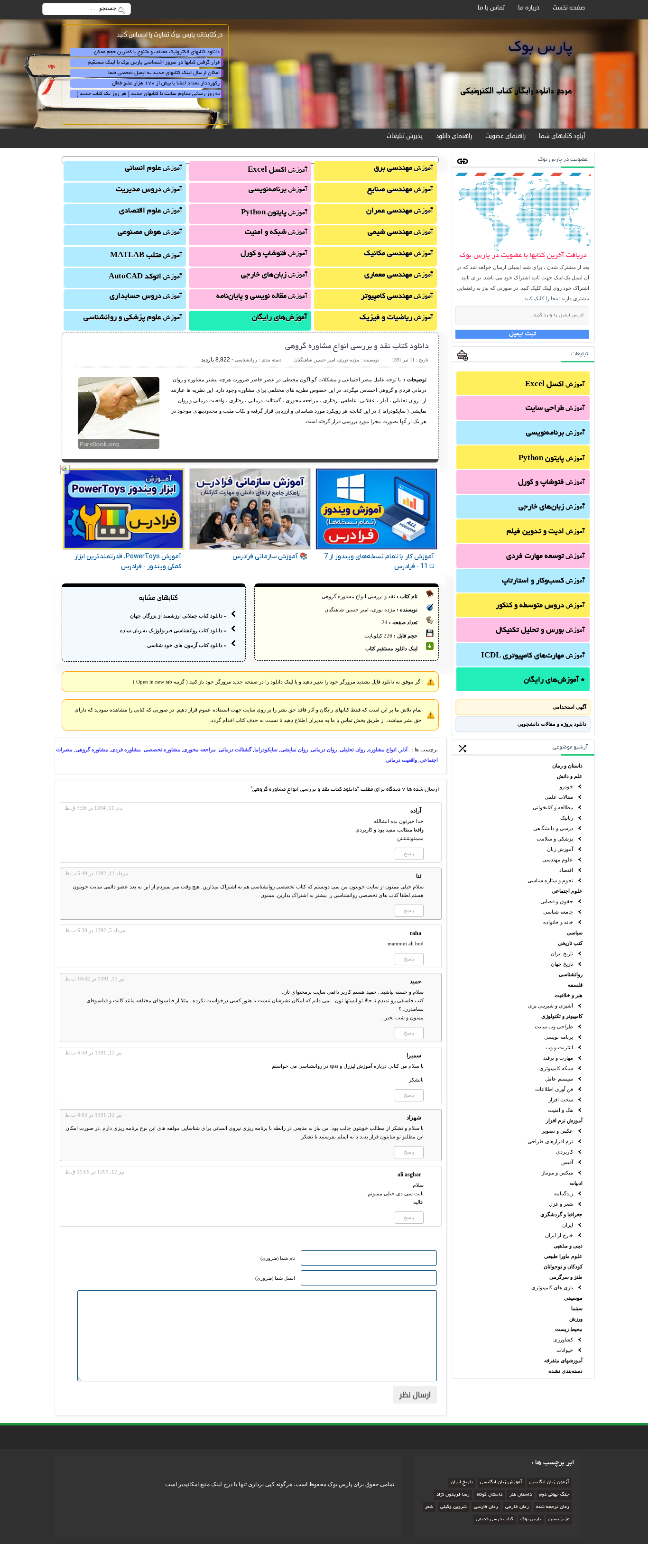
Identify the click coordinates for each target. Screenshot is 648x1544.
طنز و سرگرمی (566, 1277)
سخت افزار (560, 1099)
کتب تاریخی (570, 943)
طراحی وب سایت (554, 1026)
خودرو (566, 786)
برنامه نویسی (558, 1037)
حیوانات (564, 1350)
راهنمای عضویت (505, 136)
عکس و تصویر (557, 1131)
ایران (567, 1225)
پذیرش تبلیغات (405, 136)
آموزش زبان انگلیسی (501, 1482)
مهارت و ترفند (558, 1058)
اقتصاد (566, 870)
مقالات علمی (559, 797)
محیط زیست (569, 1329)
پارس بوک (530, 1519)
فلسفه (575, 985)
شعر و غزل (561, 1204)
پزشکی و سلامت (555, 838)
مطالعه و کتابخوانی (553, 807)
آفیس (567, 1162)
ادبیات (576, 1183)
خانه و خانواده (558, 922)
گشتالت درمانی (235, 749)
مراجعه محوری (199, 749)
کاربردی (564, 1152)
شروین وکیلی (453, 1507)
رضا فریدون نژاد (453, 1495)
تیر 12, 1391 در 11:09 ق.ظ (94, 1171)
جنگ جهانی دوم (554, 1495)
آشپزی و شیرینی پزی (550, 1005)
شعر (429, 1507)
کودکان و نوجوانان (563, 1266)
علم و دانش (570, 776)
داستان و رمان (567, 765)
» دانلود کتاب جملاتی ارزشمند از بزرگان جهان (178, 616)
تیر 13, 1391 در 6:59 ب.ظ (93, 1052)
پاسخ (409, 853)
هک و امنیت (560, 1110)
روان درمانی (324, 749)
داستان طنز (520, 1495)
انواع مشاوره (382, 749)
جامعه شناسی (558, 912)
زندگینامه (563, 1193)
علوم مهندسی (557, 859)
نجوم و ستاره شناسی (550, 880)
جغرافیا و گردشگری (561, 1214)
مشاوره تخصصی (162, 749)
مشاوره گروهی (91, 749)
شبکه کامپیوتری (556, 1068)
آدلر (403, 749)
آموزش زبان (560, 849)
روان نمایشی (294, 749)
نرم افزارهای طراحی (550, 1141)
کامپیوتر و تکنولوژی (562, 1016)
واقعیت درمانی (401, 760)
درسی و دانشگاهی (553, 828)
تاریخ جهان (562, 964)
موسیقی (573, 1298)
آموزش (555, 385)
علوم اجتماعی (567, 891)
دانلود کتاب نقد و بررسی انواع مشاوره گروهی (357, 346)
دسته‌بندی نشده (565, 1371)
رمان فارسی (486, 1507)
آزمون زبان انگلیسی (549, 1482)
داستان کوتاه (489, 1495)
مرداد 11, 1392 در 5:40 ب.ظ (96, 873)
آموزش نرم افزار (564, 1120)
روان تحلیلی (352, 749)
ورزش (576, 1319)
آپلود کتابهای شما (562, 136)
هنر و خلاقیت (569, 995)
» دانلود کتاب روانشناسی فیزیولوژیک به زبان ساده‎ (173, 630)
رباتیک (566, 818)
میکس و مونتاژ (557, 1172)
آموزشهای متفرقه (563, 1360)
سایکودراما (266, 749)
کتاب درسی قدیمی (494, 1519)
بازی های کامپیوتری (552, 1287)
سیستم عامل (559, 1079)
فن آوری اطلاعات (554, 1089)
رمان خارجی (517, 1507)
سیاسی (575, 932)
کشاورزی (563, 1339)
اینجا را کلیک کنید (542, 298)
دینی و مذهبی (568, 1245)
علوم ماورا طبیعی (563, 1256)
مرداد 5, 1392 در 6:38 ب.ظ (95, 930)
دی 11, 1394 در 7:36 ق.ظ (93, 808)
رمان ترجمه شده (552, 1507)
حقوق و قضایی (556, 901)
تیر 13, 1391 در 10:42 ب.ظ (95, 978)
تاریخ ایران (562, 953)
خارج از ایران (559, 1235)
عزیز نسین (558, 1519)
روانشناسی (571, 974)
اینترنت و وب (559, 1047)
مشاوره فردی (126, 749)
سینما (577, 1308)
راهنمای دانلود (454, 136)
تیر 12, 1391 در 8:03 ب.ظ (93, 1115)
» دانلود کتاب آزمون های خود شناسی (187, 645)
